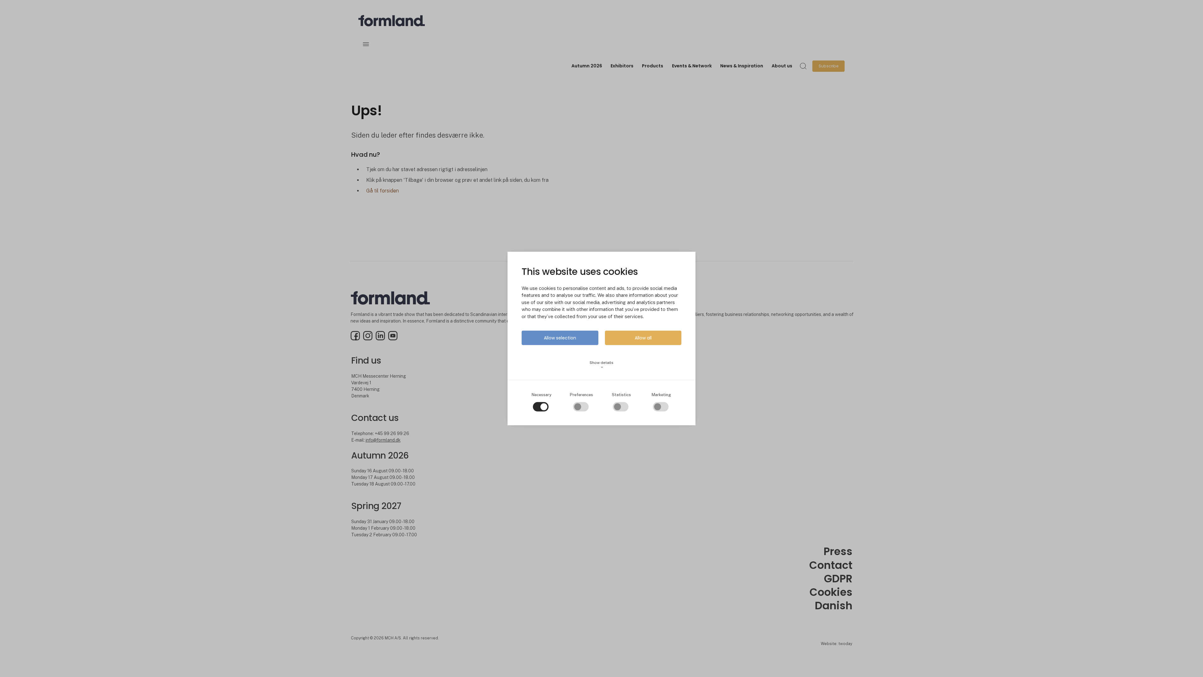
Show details (601, 364)
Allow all (643, 338)
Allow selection (560, 338)
